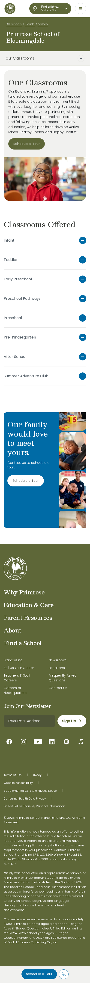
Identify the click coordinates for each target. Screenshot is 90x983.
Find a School (23, 642)
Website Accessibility (18, 783)
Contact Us (58, 688)
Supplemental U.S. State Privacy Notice (30, 791)
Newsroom (57, 660)
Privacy (37, 775)
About (12, 630)
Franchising (13, 660)
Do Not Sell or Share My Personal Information (34, 806)
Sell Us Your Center (19, 667)
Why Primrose (24, 592)
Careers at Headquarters (15, 690)
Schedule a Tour (39, 974)
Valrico (43, 24)
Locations (57, 667)
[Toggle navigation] (80, 8)
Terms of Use (13, 775)
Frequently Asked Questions (63, 678)
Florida (30, 24)
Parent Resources (28, 617)
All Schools (14, 24)
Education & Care (29, 604)
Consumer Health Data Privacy (25, 798)
